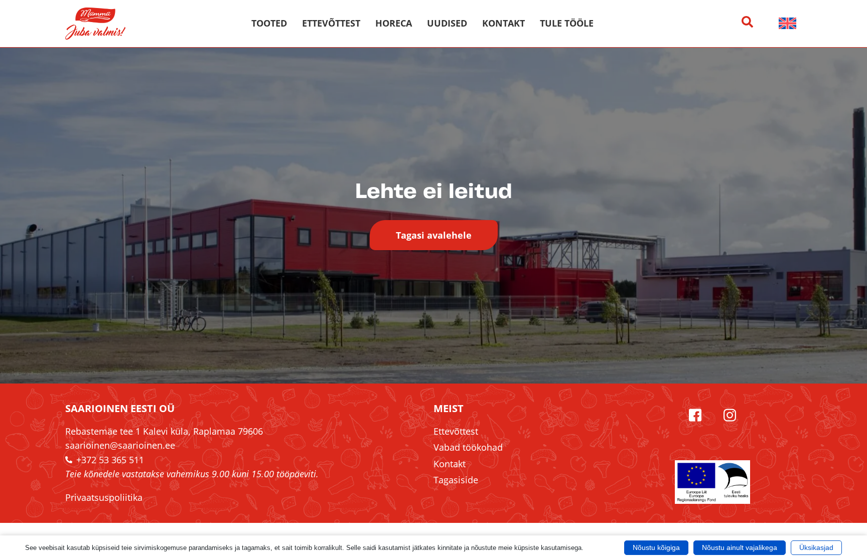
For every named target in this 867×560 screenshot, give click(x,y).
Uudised (447, 23)
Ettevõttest (331, 23)
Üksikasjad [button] (816, 547)
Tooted (269, 23)
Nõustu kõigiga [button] (656, 547)
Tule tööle (567, 23)
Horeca (393, 23)
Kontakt (503, 23)
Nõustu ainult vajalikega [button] (739, 547)
